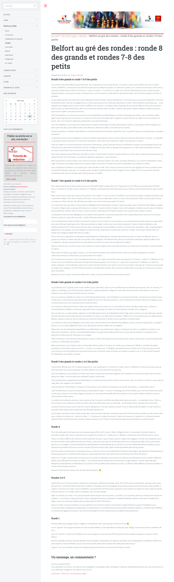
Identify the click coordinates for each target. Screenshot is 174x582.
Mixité (7, 51)
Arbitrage (9, 55)
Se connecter (25, 242)
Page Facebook (10, 93)
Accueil (55, 35)
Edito (7, 31)
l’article (85, 173)
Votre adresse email (14, 225)
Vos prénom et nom (14, 216)
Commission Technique (14, 39)
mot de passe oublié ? (78, 573)
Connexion (55, 573)
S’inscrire (65, 573)
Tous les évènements (13, 129)
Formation (9, 59)
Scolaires (9, 47)
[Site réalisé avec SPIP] (8, 244)
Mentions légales (13, 242)
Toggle (45, 6)
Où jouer (8, 63)
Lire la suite (11, 179)
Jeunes (83, 35)
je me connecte (21, 186)
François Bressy (77, 75)
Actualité (9, 35)
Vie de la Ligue (69, 35)
